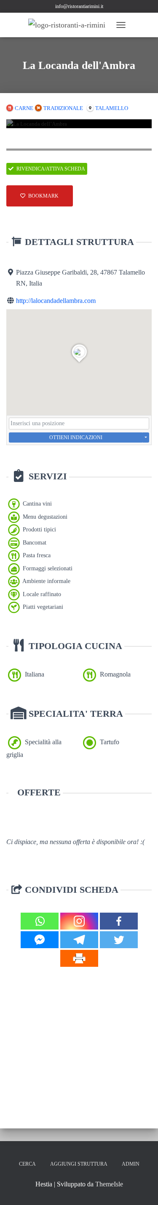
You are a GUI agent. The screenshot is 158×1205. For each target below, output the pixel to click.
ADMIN (130, 1164)
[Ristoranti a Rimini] (70, 25)
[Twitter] (119, 939)
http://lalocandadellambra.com (56, 300)
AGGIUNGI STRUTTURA (78, 1164)
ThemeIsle (109, 1184)
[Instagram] (79, 921)
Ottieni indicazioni (75, 437)
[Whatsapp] (40, 921)
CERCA (27, 1164)
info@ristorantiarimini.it (79, 6)
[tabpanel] (79, 123)
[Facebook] (119, 921)
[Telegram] (79, 939)
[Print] (79, 958)
